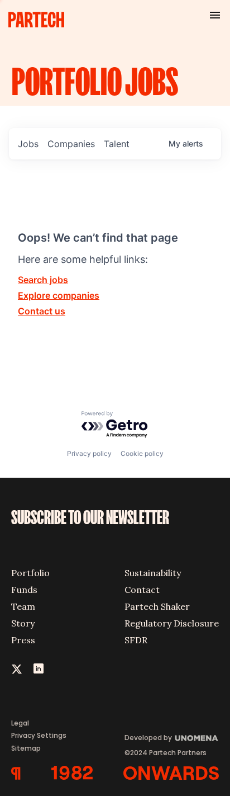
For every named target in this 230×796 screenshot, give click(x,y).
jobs (28, 143)
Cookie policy (142, 453)
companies (71, 143)
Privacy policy (89, 453)
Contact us (41, 311)
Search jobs (43, 279)
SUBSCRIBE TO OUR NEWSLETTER (90, 518)
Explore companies (58, 295)
